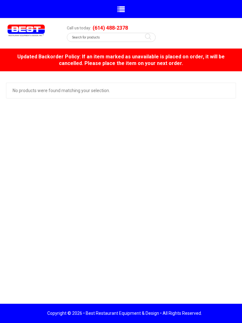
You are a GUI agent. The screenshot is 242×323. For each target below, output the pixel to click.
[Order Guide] (32, 30)
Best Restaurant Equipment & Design (122, 313)
